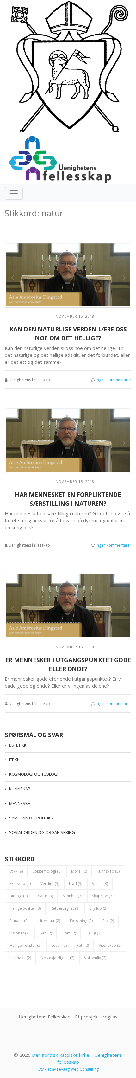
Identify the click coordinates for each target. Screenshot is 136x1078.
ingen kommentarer (113, 379)
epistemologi (47, 871)
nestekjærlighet (57, 957)
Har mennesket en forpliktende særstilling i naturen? (68, 499)
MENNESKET (20, 803)
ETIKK (14, 759)
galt (45, 933)
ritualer (18, 920)
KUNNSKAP (19, 789)
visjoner (19, 933)
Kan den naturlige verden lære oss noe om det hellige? (68, 334)
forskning (81, 920)
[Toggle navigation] (14, 193)
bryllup (98, 908)
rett (83, 945)
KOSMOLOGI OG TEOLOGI (33, 774)
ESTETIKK (18, 745)
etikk (16, 871)
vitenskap (110, 945)
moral (79, 871)
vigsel (100, 883)
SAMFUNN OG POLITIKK (31, 818)
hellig (93, 933)
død (75, 883)
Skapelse (102, 896)
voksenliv (95, 957)
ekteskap (20, 883)
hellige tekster (25, 945)
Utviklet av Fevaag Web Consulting (68, 1069)
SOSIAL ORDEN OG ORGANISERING (42, 832)
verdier (49, 883)
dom (69, 933)
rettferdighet (65, 908)
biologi (18, 896)
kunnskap (108, 871)
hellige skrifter (25, 908)
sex (108, 920)
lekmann (20, 957)
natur (45, 896)
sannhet (72, 896)
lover (59, 945)
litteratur (49, 920)
